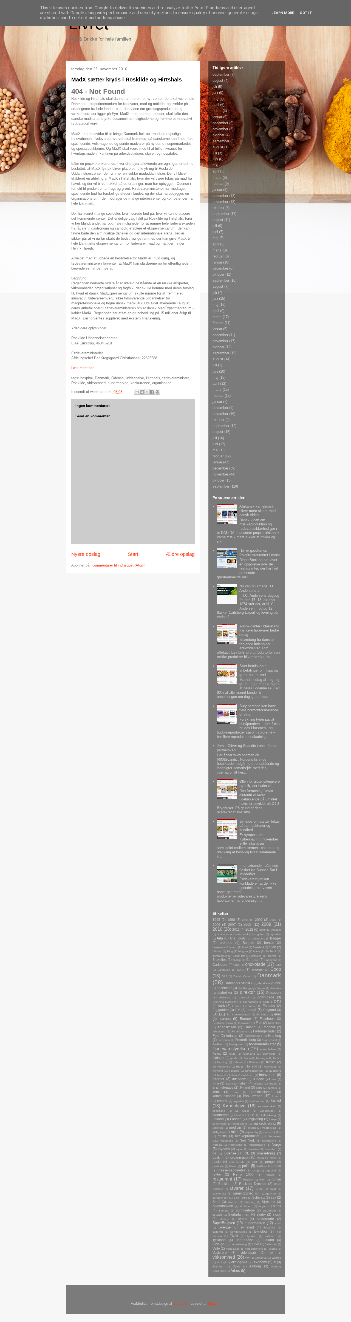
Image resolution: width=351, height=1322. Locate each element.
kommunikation (224, 1096)
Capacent (270, 959)
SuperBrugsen (224, 1223)
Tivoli (234, 1236)
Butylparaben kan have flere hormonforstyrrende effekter (258, 710)
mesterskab (269, 1127)
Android (243, 934)
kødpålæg (219, 1110)
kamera (272, 1087)
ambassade (224, 934)
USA (255, 1244)
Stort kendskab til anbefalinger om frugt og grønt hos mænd (258, 670)
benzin (269, 942)
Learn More (282, 13)
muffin (222, 1136)
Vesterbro (220, 1252)
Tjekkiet (251, 1236)
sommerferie (245, 1210)
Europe (245, 1018)
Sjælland (268, 1202)
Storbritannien (238, 1214)
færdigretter (236, 1044)
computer (257, 969)
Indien (233, 1075)
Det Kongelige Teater (251, 988)
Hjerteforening (221, 1066)
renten (270, 1174)
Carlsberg (220, 964)
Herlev (277, 1058)
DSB (266, 1001)
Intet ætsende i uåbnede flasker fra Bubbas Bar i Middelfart (258, 870)
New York (247, 1140)
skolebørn (246, 1206)
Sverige (225, 1227)
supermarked (255, 1223)
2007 (232, 924)
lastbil (240, 1115)
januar (217, 117)
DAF (224, 976)
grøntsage (269, 1053)
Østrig (236, 1266)
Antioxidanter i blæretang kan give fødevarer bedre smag (259, 630)
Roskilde (224, 1183)
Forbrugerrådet (264, 1031)
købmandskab (267, 1106)
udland (269, 1240)
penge (270, 1162)
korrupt (276, 1096)
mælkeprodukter (247, 1136)
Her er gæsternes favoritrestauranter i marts (259, 552)
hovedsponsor (254, 1070)
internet (218, 1079)
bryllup (237, 959)
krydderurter (257, 1101)
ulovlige (218, 1244)
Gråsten (218, 1058)
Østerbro (218, 1266)
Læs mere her (82, 368)
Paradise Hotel (266, 1157)
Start (133, 554)
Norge (276, 1144)
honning (218, 1070)
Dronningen (250, 1001)
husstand (275, 1070)
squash (217, 1214)
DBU (278, 983)
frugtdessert (269, 1039)
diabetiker (224, 992)
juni (215, 92)
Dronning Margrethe (225, 1001)
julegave (226, 1087)
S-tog (259, 1188)
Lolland (218, 1119)
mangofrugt (240, 1123)
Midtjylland (219, 1132)
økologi (221, 1262)
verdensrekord (254, 1248)
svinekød (247, 1227)
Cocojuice (224, 969)
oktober (218, 135)
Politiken (261, 1166)
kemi (216, 1092)
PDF (255, 1162)
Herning (222, 1062)
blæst (256, 951)
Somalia (224, 1210)
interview (239, 1079)
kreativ (222, 1101)
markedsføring (264, 1123)
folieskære (219, 1031)
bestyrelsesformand (225, 947)
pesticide (218, 1166)
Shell (216, 1202)
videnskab (248, 1252)
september (221, 74)
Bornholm (239, 955)
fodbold (269, 1027)
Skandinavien (223, 1206)
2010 (217, 929)
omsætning (266, 1153)
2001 (245, 919)
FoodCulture (239, 1031)
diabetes (275, 988)
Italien (243, 1083)
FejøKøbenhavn (223, 1022)
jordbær (258, 1083)
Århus (235, 1271)
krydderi (239, 1101)
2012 (249, 929)
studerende (265, 1219)
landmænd (221, 1115)
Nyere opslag (85, 554)
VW (247, 1257)
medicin (235, 1127)
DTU (277, 1001)
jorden (273, 1083)
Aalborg (255, 1266)
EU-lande (262, 1014)
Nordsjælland (257, 1144)
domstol (244, 997)
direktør (247, 992)
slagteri (262, 1206)
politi (246, 1166)
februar (218, 184)
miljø (235, 1132)
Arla (220, 938)
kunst (276, 1100)
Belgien (248, 942)
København (234, 1105)
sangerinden (220, 1197)
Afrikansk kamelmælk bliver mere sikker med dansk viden (257, 510)
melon (252, 1127)
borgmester (220, 955)
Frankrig (274, 1036)
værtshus (261, 1257)
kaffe (259, 1087)
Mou (278, 1132)
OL (247, 1153)
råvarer (237, 1188)
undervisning (239, 1244)
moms (266, 1132)
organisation (240, 1157)
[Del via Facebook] (152, 392)
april (216, 105)
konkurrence (252, 1096)
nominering (269, 1140)
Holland (251, 1066)
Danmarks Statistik (238, 983)
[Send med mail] (136, 392)
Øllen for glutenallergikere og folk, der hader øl (259, 783)
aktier (262, 929)
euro (277, 1014)
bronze (272, 955)
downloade (265, 997)
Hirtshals (254, 1062)
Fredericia (224, 1039)
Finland (250, 1027)
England (269, 1010)
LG (252, 1115)
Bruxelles (220, 959)
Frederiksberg (245, 1039)
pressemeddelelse (231, 1170)
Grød (232, 1053)
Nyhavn (224, 1149)
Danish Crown (242, 976)
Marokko (218, 1127)
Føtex (217, 1053)
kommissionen (262, 1092)
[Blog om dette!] (142, 392)
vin (271, 1252)
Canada (252, 959)
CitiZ (278, 964)
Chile (236, 964)
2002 (259, 919)
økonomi (260, 1262)
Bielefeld (258, 947)
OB (215, 1153)
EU (215, 1014)
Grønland (249, 1053)
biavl (245, 947)
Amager (276, 929)
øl (274, 1262)
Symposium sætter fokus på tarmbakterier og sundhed (259, 825)
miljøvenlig (251, 1132)
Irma (216, 1083)
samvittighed (243, 1193)
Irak (273, 1079)
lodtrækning (268, 1115)
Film (259, 1022)
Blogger (213, 1303)
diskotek (224, 997)
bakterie (226, 943)
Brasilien (256, 955)
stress (242, 1219)
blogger (243, 951)
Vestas (272, 1248)
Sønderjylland (238, 1231)
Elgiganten (221, 1010)
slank (277, 1206)
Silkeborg (249, 1202)
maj (215, 99)
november (220, 129)
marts (217, 111)
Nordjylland (235, 1144)
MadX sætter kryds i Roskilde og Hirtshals (126, 80)
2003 (273, 919)
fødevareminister (262, 1044)
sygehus (218, 1231)
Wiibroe (276, 1257)
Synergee (180, 1303)
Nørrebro (270, 1149)
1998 (231, 919)
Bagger (275, 938)
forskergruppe (253, 1035)
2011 (236, 929)
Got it (306, 13)
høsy (220, 1075)
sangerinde (269, 1193)
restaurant (222, 1179)
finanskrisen (227, 1027)
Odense (230, 1153)
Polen (233, 1166)
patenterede (237, 1162)
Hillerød (238, 1062)
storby (261, 1214)
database (264, 983)
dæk (221, 1005)
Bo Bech (271, 951)
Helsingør (262, 1058)
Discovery (273, 992)
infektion (248, 1075)
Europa (225, 1019)
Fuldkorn (218, 1044)
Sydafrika (269, 1227)
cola (240, 969)
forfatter (231, 1035)
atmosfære (258, 938)
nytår (239, 1149)
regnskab (271, 1170)
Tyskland (219, 1240)
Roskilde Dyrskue (252, 1183)
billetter (217, 951)
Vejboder (271, 1244)
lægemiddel (220, 1123)
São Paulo (240, 1197)
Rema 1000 (243, 1174)
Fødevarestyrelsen (231, 1048)
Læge (273, 1119)
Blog (230, 951)
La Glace (242, 1110)
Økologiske (239, 1262)
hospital (234, 1070)
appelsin (275, 934)
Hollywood (270, 1066)
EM (237, 1010)
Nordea (217, 1144)
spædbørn (269, 1210)
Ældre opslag (180, 554)
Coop (275, 969)
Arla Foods (238, 938)
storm (277, 1214)
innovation (267, 1075)
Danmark (269, 975)
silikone (232, 1202)
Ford (216, 1035)
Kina (236, 1092)
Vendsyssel (233, 1248)
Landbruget (267, 1110)
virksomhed (224, 1257)
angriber (259, 934)
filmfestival (274, 1022)
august (218, 80)
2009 (266, 924)
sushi (277, 1223)
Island (229, 1083)
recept (256, 1170)
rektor (217, 1174)
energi (251, 1010)
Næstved (254, 1149)
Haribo (247, 1058)
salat (273, 1188)
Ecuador (269, 1005)
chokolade (255, 964)
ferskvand (244, 1022)
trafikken (270, 1236)
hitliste (271, 1062)
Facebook (267, 1018)
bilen (272, 947)
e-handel (250, 1005)
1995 (216, 919)
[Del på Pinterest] (157, 392)
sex (273, 1197)
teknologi (261, 1231)
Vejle (216, 1248)
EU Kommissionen (238, 1014)
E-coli (235, 1005)
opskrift (218, 1157)
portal (277, 1166)
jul (214, 1087)
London (236, 1119)
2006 (216, 924)
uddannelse (245, 1240)
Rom (262, 1179)
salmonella (219, 1193)
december (220, 123)
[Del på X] (147, 392)
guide (233, 1058)
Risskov (248, 1179)
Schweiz (258, 1197)
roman (276, 1179)
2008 (247, 924)
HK (238, 1066)
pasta (217, 1162)
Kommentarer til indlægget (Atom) (118, 565)
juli (215, 86)
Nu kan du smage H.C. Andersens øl (257, 588)
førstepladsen (268, 1049)
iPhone (258, 1079)
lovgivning (255, 1119)
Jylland (244, 1087)
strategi (224, 1219)
